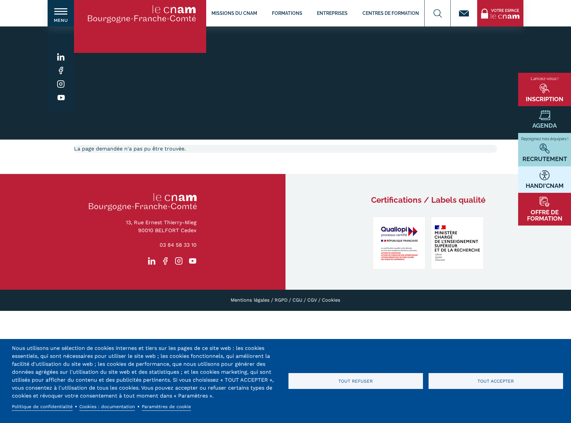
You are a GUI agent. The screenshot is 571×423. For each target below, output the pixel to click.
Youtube (61, 98)
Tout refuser (355, 381)
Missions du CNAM (234, 13)
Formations (287, 13)
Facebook (61, 70)
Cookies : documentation (107, 406)
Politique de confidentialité (42, 406)
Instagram (61, 84)
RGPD (281, 300)
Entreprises (332, 13)
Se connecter (493, 4)
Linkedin (61, 57)
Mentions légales (250, 300)
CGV (312, 300)
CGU (297, 300)
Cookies (331, 300)
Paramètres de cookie (166, 406)
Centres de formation (390, 13)
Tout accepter (495, 381)
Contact (464, 13)
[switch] (61, 13)
